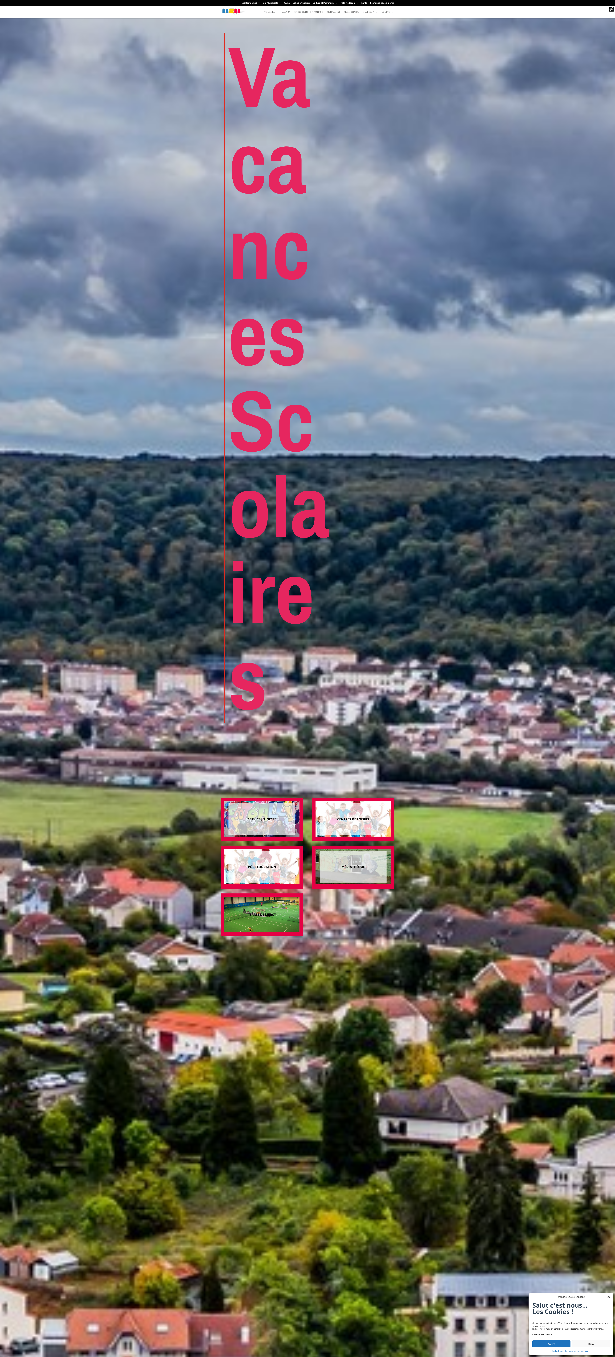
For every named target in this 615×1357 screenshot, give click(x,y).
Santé (364, 3)
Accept (551, 1343)
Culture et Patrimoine (324, 3)
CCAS (287, 3)
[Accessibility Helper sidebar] (611, 9)
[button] (608, 1297)
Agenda (286, 12)
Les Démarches (249, 3)
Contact (386, 12)
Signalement (333, 12)
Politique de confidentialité (577, 1351)
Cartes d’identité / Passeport (308, 12)
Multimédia (368, 12)
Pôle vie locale (348, 3)
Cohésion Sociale (301, 3)
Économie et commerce (382, 3)
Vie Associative (351, 12)
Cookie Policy (557, 1351)
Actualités (269, 12)
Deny (591, 1343)
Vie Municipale (270, 3)
